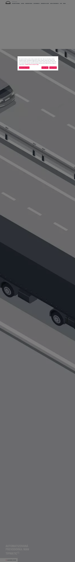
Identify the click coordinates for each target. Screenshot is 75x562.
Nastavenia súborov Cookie (24, 67)
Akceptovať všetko (53, 67)
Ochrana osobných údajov (33, 64)
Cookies (26, 64)
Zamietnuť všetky (45, 67)
